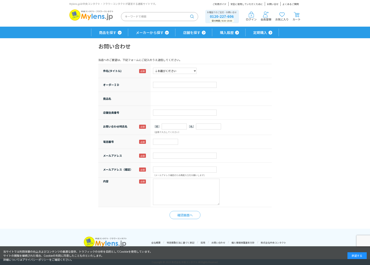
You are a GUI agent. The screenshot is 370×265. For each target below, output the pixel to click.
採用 (203, 242)
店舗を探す (191, 32)
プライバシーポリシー (35, 260)
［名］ (191, 126)
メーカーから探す (150, 32)
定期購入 (260, 32)
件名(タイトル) (112, 71)
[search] (192, 17)
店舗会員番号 (111, 112)
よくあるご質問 (291, 4)
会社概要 (156, 242)
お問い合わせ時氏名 (115, 126)
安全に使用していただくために (246, 4)
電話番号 (108, 142)
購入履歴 (227, 32)
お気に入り (282, 19)
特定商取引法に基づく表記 (180, 242)
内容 (105, 181)
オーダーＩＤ (111, 85)
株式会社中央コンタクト (273, 242)
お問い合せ (272, 4)
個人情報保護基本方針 (243, 242)
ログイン (251, 19)
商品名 (107, 99)
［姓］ (157, 126)
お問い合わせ (218, 242)
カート (297, 19)
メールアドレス (112, 155)
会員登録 (266, 19)
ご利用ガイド (219, 4)
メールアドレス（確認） (118, 169)
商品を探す (107, 32)
